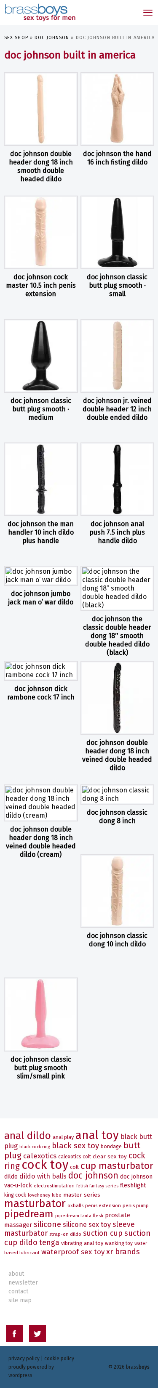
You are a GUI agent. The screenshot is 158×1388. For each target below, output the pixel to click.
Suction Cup (103, 1233)
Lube (57, 1195)
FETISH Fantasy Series (97, 1186)
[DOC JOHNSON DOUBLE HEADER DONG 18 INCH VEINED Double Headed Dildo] (117, 697)
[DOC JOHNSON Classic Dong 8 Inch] (117, 794)
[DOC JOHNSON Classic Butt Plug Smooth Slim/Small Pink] (41, 1014)
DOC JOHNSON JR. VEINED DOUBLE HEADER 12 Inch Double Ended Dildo (117, 409)
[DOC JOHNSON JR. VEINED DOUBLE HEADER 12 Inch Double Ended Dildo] (117, 355)
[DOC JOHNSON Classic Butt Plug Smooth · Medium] (41, 355)
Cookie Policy (59, 1359)
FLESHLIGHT (133, 1185)
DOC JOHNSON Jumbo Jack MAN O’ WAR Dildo (40, 598)
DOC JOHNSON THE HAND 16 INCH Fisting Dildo (117, 158)
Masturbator (35, 1203)
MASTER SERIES (81, 1194)
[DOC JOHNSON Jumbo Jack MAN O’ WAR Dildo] (41, 575)
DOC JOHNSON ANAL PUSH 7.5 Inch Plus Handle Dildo (117, 532)
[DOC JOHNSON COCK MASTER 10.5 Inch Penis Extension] (41, 232)
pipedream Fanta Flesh (79, 1215)
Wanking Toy (119, 1243)
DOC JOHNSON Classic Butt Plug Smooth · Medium (41, 409)
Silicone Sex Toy (87, 1225)
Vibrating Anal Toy (82, 1243)
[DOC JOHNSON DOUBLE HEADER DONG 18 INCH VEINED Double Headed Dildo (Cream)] (41, 803)
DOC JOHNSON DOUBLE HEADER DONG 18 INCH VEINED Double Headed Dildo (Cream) (41, 841)
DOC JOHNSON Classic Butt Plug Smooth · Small (117, 285)
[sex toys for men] (39, 12)
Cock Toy (44, 1165)
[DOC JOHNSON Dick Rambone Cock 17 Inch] (41, 671)
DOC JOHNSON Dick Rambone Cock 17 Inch (41, 693)
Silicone (47, 1224)
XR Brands (123, 1251)
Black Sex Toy (75, 1145)
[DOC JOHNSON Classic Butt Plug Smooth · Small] (117, 232)
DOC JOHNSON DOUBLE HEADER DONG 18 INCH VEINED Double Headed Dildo (117, 755)
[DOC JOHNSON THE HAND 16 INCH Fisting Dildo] (117, 109)
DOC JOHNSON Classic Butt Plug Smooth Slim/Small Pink (41, 1067)
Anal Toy (97, 1135)
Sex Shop (16, 37)
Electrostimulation (54, 1186)
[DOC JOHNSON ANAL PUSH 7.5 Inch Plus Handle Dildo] (117, 479)
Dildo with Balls (43, 1176)
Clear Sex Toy (110, 1156)
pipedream (29, 1214)
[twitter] (37, 1335)
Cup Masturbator (116, 1165)
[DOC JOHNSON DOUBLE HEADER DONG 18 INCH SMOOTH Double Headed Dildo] (41, 109)
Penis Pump (136, 1205)
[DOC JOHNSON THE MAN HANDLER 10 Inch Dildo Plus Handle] (41, 479)
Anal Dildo (27, 1135)
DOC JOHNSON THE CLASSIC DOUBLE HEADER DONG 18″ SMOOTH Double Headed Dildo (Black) (117, 636)
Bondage (111, 1146)
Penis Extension (103, 1205)
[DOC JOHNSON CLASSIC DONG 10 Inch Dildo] (117, 891)
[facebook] (14, 1335)
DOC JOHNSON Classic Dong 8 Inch (117, 816)
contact (18, 1291)
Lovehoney (39, 1195)
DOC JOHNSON (52, 37)
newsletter (23, 1282)
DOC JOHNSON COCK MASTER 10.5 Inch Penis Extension (41, 285)
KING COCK (15, 1195)
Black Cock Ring (34, 1147)
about (16, 1273)
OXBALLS (75, 1205)
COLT (74, 1167)
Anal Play (63, 1137)
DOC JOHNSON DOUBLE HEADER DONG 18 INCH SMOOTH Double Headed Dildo (41, 166)
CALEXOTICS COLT (74, 1157)
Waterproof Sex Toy (72, 1252)
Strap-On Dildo (65, 1234)
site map (20, 1300)
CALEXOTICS (39, 1156)
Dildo (11, 1176)
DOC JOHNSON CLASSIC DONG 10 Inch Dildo (117, 940)
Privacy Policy (24, 1359)
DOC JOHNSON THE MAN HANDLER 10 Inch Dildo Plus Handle (41, 532)
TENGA (49, 1242)
